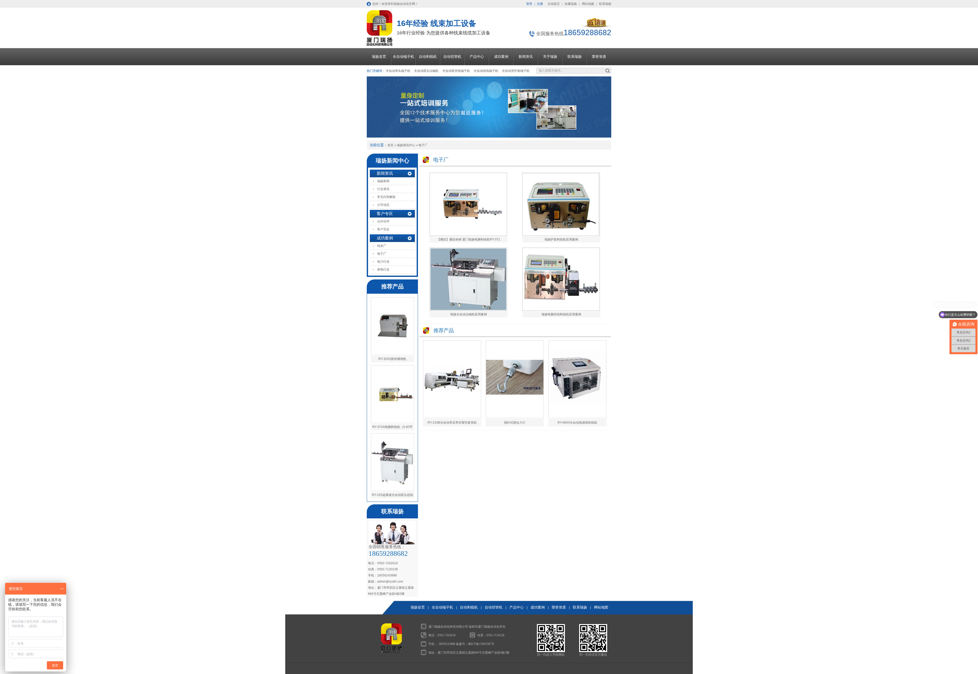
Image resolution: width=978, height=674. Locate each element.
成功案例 (501, 57)
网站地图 (588, 4)
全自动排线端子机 (486, 71)
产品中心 (477, 57)
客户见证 (383, 229)
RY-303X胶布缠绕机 (392, 359)
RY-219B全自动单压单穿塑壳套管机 (452, 422)
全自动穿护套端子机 (515, 71)
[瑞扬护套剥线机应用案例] (561, 235)
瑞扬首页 (379, 57)
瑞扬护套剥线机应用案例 (561, 239)
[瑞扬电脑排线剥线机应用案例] (561, 310)
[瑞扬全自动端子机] (489, 107)
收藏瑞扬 (571, 4)
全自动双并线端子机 (456, 71)
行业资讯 (383, 189)
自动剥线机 (428, 57)
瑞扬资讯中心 (406, 145)
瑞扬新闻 (383, 181)
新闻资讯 (526, 57)
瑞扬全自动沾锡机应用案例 (468, 314)
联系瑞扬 (605, 4)
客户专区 (385, 213)
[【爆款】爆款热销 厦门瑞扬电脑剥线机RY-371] (468, 235)
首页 (390, 145)
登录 (529, 4)
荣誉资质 (599, 57)
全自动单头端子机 (398, 71)
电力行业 (383, 261)
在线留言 (554, 4)
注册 (540, 4)
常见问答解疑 (386, 197)
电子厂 (423, 145)
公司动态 (383, 205)
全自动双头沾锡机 (426, 71)
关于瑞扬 (550, 57)
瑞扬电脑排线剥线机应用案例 (561, 314)
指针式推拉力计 (514, 422)
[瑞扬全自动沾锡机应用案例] (468, 310)
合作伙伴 (383, 221)
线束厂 (381, 246)
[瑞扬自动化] (596, 26)
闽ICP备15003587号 (481, 644)
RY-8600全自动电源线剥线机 (577, 422)
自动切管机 (452, 57)
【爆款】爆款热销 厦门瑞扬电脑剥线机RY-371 (468, 239)
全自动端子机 (403, 57)
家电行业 (383, 269)
